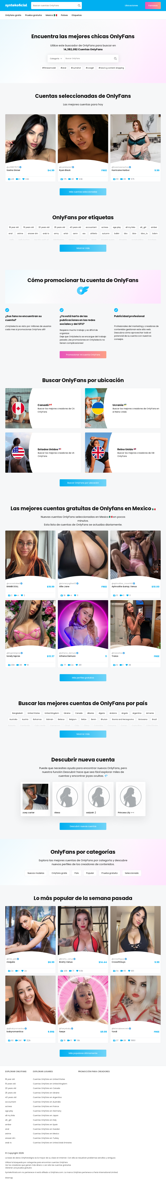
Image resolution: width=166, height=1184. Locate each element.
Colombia (98, 725)
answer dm (33, 233)
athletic (93, 233)
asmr (75, 233)
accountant (91, 227)
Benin (93, 719)
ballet (116, 233)
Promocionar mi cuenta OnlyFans (83, 354)
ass (83, 233)
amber (154, 227)
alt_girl (143, 227)
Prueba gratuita (33, 15)
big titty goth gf (41, 239)
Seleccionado (132, 873)
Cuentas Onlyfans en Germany (47, 1111)
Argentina (137, 713)
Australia (13, 719)
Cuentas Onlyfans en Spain (45, 1124)
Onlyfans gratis (13, 15)
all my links (130, 227)
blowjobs (123, 239)
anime (20, 233)
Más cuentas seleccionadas (83, 191)
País (76, 873)
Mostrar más (83, 248)
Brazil (154, 719)
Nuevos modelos (35, 873)
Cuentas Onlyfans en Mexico (46, 1133)
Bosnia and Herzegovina (123, 719)
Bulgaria (11, 725)
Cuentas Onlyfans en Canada (46, 1088)
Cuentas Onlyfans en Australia (47, 1102)
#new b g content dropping (111, 68)
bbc (126, 233)
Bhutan (104, 719)
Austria (25, 719)
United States (34, 713)
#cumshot (76, 68)
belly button (24, 239)
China (86, 725)
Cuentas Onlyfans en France (46, 1106)
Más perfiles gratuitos (83, 677)
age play (117, 227)
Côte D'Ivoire (152, 725)
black (94, 239)
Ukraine (67, 713)
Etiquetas (77, 15)
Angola (125, 713)
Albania (90, 713)
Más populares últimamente (83, 1053)
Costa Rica (136, 725)
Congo (124, 725)
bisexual (83, 239)
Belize (83, 719)
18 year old (14, 227)
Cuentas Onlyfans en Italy (45, 1120)
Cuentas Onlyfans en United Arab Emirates (52, 1142)
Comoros (112, 725)
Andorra (113, 713)
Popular (90, 873)
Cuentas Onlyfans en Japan (45, 1115)
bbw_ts (144, 233)
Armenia (150, 713)
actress (104, 227)
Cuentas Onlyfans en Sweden (46, 1129)
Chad (67, 725)
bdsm (155, 233)
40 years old (75, 227)
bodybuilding (137, 239)
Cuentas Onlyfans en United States (49, 1079)
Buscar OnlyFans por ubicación (83, 482)
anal (10, 233)
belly (12, 239)
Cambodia (25, 725)
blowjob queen (107, 239)
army (56, 233)
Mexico (49, 15)
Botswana (143, 719)
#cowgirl (90, 68)
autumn (105, 233)
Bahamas (37, 719)
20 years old (44, 227)
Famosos (153, 5)
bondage (152, 239)
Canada (78, 713)
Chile (77, 725)
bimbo (72, 239)
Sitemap (9, 1177)
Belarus (61, 719)
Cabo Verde (40, 725)
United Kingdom (52, 713)
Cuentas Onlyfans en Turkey (46, 1138)
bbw (134, 233)
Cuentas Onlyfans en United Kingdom (50, 1083)
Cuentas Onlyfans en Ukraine (46, 1092)
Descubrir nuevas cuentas (83, 826)
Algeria (102, 713)
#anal (63, 68)
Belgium (73, 719)
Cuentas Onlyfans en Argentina (47, 1097)
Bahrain (49, 719)
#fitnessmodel (49, 68)
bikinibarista (58, 239)
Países (64, 15)
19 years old (28, 227)
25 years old (59, 227)
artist (66, 233)
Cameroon (55, 725)
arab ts (46, 233)
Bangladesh (17, 713)
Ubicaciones (131, 5)
